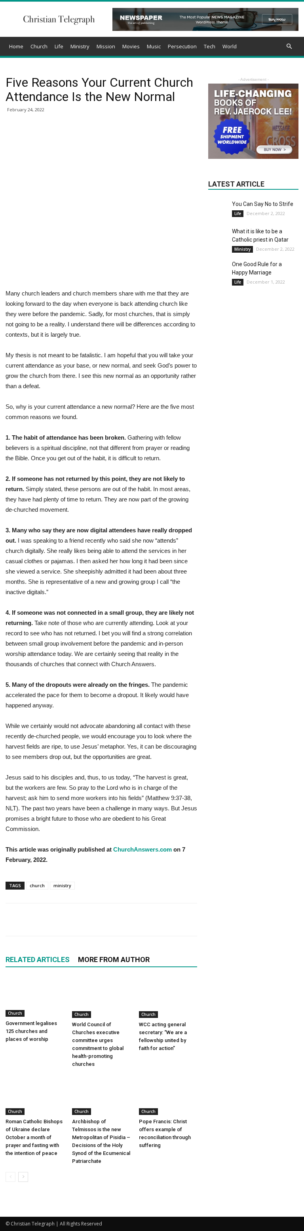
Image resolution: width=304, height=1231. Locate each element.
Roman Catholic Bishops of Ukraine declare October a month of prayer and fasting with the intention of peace (34, 1137)
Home (16, 46)
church (37, 885)
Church (39, 46)
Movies (131, 46)
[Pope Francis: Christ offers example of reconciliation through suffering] (168, 1095)
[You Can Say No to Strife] (218, 206)
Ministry (79, 46)
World (229, 46)
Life (59, 46)
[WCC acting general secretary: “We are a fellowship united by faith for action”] (168, 998)
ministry (62, 885)
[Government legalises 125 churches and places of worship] (35, 997)
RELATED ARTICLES (38, 959)
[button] (288, 46)
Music (154, 46)
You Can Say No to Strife (262, 204)
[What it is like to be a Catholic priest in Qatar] (218, 237)
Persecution (182, 46)
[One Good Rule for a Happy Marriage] (218, 270)
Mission (106, 46)
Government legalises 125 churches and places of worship (31, 1031)
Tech (209, 46)
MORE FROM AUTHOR (114, 959)
